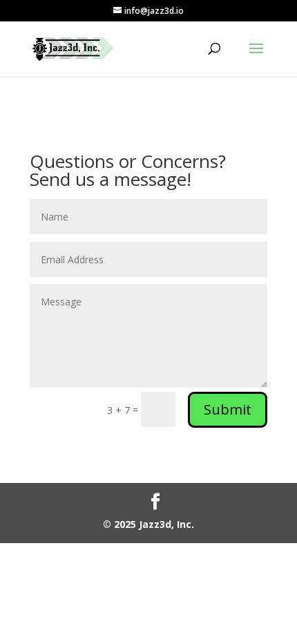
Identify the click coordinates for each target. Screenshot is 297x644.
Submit (227, 409)
